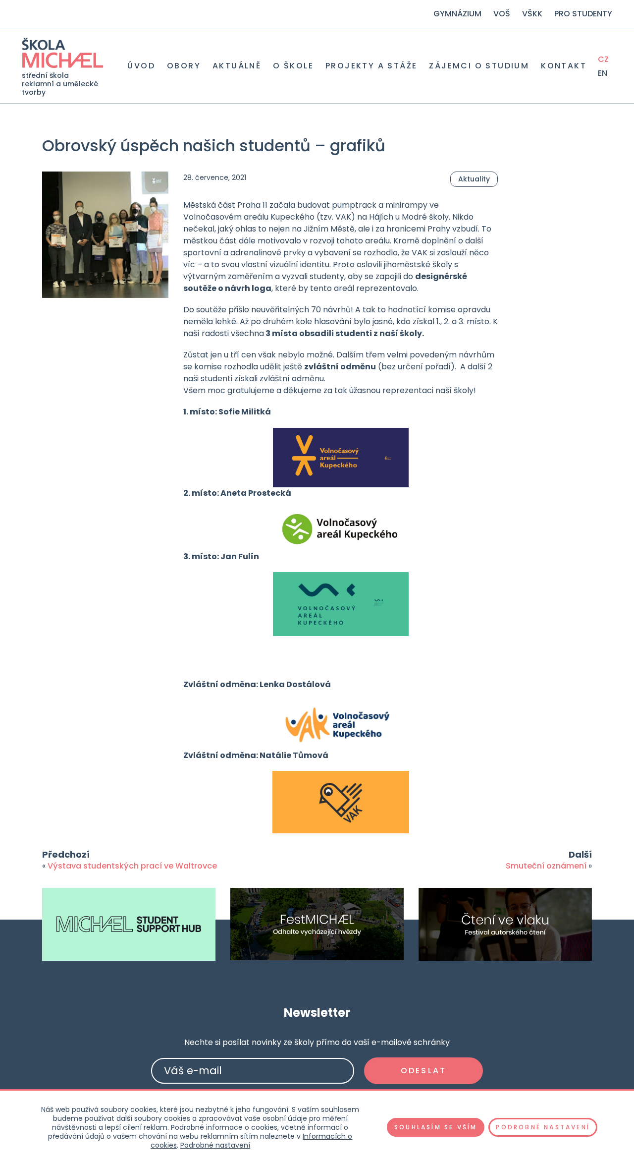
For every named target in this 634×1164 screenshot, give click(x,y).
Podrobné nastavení (215, 1145)
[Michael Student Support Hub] (128, 924)
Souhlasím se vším (435, 1127)
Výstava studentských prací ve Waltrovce (132, 866)
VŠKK (532, 13)
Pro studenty (583, 13)
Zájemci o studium (479, 66)
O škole (293, 66)
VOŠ (501, 13)
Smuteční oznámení (546, 866)
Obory (184, 66)
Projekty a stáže (371, 66)
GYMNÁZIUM (457, 13)
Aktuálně (236, 66)
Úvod (141, 66)
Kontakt (563, 66)
